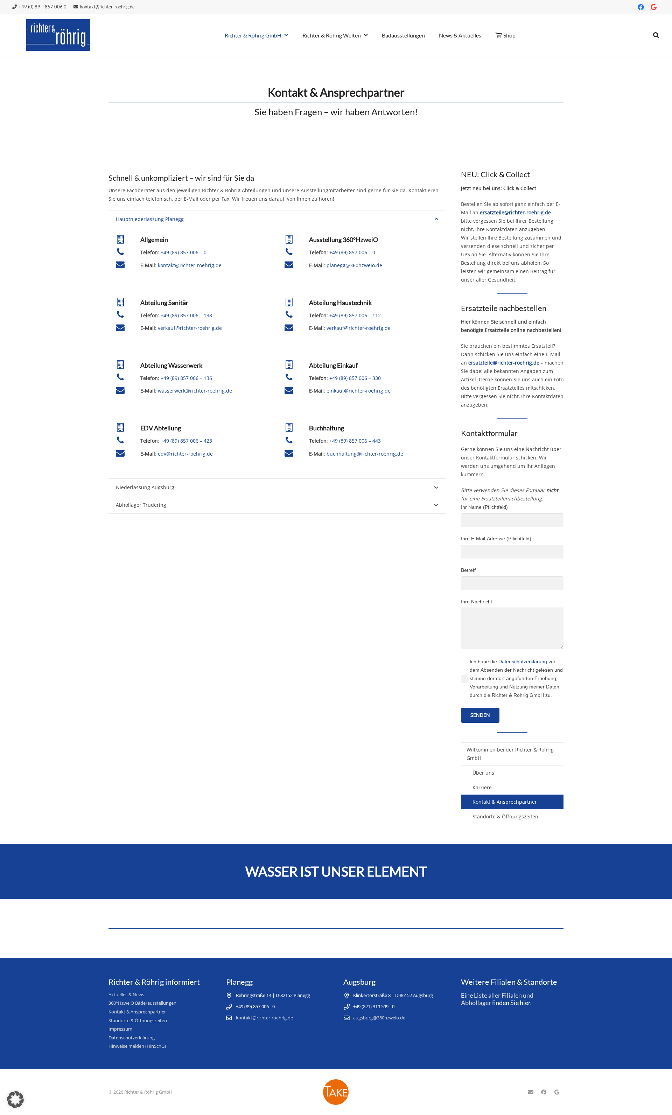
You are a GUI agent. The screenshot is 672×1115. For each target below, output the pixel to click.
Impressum (120, 1029)
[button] (656, 35)
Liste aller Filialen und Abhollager (497, 999)
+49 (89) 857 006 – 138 (186, 315)
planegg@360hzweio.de (354, 265)
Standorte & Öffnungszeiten (505, 816)
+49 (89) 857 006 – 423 (186, 440)
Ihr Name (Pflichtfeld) (484, 507)
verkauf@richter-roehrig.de (190, 328)
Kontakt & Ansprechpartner (504, 801)
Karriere (482, 787)
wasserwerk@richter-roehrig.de (195, 390)
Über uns (483, 772)
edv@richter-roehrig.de (185, 453)
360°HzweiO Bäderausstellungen (142, 1003)
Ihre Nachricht (476, 601)
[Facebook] (641, 7)
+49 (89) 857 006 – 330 (355, 378)
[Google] (653, 7)
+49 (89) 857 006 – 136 (186, 378)
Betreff (468, 570)
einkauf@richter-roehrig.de (359, 390)
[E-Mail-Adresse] (530, 1092)
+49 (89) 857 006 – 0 (183, 252)
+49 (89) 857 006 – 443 (355, 440)
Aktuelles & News (126, 995)
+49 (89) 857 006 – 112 (355, 315)
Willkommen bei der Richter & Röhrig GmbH (510, 753)
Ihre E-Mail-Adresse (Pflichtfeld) (496, 538)
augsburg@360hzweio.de (379, 1018)
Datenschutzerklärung (522, 661)
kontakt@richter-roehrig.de (190, 265)
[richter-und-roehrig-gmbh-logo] (58, 35)
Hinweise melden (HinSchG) (137, 1046)
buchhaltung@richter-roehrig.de (365, 453)
